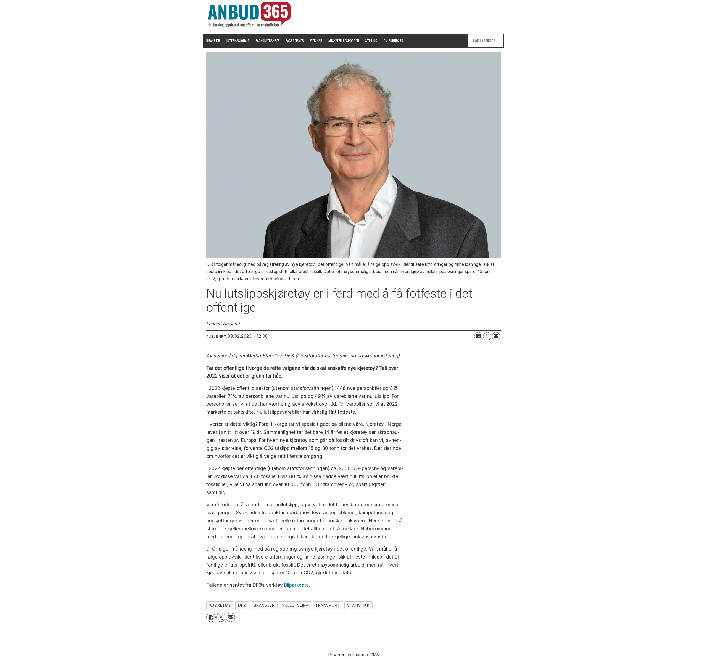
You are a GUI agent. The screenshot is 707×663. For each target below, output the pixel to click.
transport (327, 605)
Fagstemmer (295, 40)
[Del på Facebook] (478, 336)
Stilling (371, 40)
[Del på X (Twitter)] (487, 336)
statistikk (358, 605)
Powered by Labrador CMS (353, 654)
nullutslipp (295, 605)
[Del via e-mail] (496, 336)
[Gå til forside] (249, 14)
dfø (242, 605)
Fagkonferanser (268, 40)
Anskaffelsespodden (343, 40)
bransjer (264, 605)
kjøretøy (220, 605)
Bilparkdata (296, 585)
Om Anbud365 (393, 40)
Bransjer (213, 40)
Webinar (316, 40)
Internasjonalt (238, 40)
